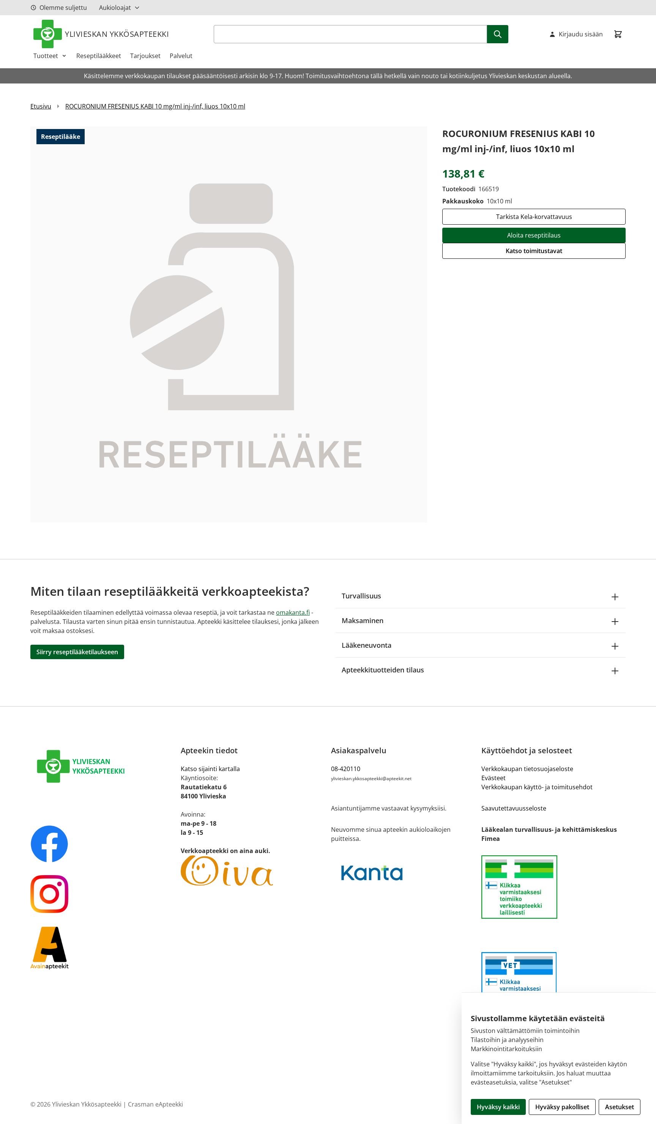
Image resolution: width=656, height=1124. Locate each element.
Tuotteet (45, 56)
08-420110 (345, 769)
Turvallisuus (361, 595)
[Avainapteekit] (102, 947)
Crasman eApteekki (155, 1104)
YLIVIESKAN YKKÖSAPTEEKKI (117, 34)
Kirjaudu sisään (581, 34)
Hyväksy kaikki (498, 1107)
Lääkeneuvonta (366, 645)
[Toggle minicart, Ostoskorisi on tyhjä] (618, 34)
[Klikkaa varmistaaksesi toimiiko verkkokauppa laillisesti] (553, 887)
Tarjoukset (145, 56)
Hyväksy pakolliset (562, 1107)
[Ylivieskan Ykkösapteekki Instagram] (102, 894)
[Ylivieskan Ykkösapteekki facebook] (102, 844)
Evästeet (493, 778)
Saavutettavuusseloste (513, 808)
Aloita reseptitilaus (534, 235)
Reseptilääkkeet (98, 56)
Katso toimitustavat (534, 251)
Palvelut (181, 56)
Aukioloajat (115, 7)
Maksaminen (362, 620)
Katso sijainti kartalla (210, 769)
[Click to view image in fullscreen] (228, 324)
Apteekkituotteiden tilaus (383, 669)
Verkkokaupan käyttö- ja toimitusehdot (537, 787)
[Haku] (497, 34)
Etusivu (40, 106)
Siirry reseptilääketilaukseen (77, 652)
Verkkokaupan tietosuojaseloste (527, 769)
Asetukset (619, 1107)
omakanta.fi (293, 612)
